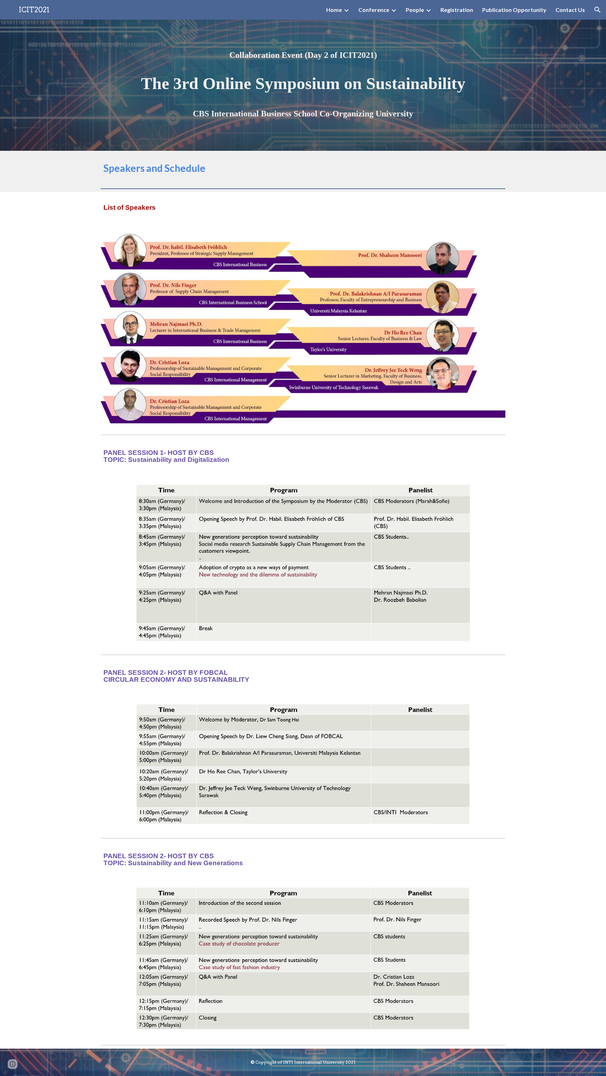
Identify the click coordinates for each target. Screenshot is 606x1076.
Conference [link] (373, 9)
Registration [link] (456, 9)
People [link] (415, 9)
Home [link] (334, 9)
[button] (597, 9)
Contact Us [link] (570, 9)
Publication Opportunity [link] (514, 9)
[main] (303, 55)
